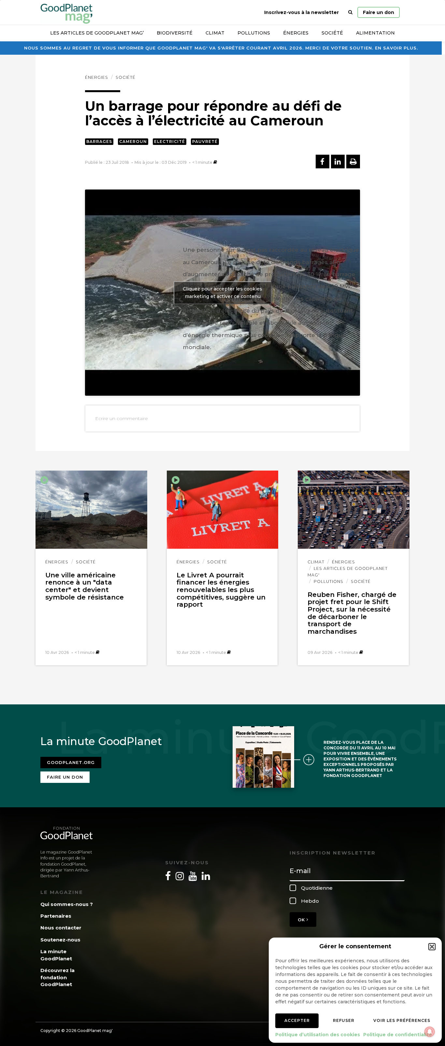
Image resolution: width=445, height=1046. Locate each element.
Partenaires (55, 916)
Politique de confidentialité (397, 1035)
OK (302, 919)
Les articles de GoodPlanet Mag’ (97, 33)
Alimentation (375, 33)
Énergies (296, 33)
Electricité (169, 141)
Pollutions (253, 33)
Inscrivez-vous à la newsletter (301, 12)
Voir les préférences (401, 1020)
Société (332, 33)
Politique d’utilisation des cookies (317, 1035)
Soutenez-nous (60, 940)
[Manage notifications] (429, 1031)
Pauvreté (205, 141)
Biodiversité (175, 33)
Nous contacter (60, 928)
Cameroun (133, 141)
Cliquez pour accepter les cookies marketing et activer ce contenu (222, 292)
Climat (215, 33)
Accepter (297, 1020)
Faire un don (378, 12)
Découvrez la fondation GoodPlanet (57, 977)
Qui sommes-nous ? (66, 904)
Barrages (99, 141)
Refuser (343, 1020)
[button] (432, 946)
